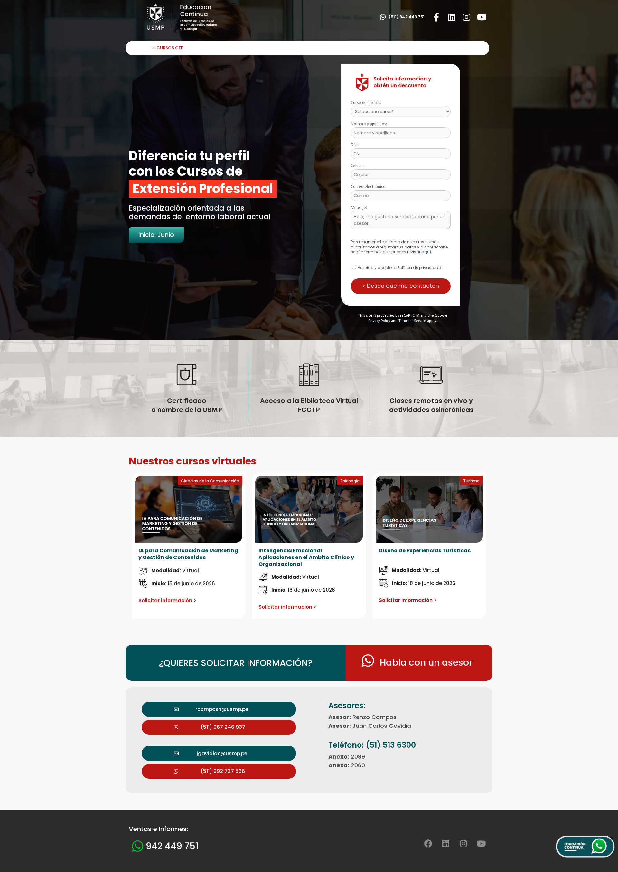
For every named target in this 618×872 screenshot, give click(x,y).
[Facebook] (428, 843)
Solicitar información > (167, 600)
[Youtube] (481, 17)
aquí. (426, 252)
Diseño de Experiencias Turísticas (425, 550)
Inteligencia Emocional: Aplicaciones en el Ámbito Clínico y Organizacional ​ (306, 557)
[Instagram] (466, 17)
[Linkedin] (451, 17)
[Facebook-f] (436, 17)
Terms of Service (412, 321)
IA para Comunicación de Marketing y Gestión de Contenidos (188, 554)
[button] (402, 17)
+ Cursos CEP (168, 48)
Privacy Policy (379, 321)
